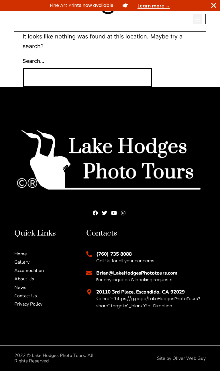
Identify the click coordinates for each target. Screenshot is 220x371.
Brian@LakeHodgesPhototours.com (136, 273)
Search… (33, 61)
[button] (197, 19)
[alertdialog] (110, 5)
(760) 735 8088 (114, 254)
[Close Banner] (213, 5)
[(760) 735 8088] (89, 254)
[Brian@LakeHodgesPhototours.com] (89, 273)
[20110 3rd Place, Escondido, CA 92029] (89, 292)
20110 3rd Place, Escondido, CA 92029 (140, 292)
